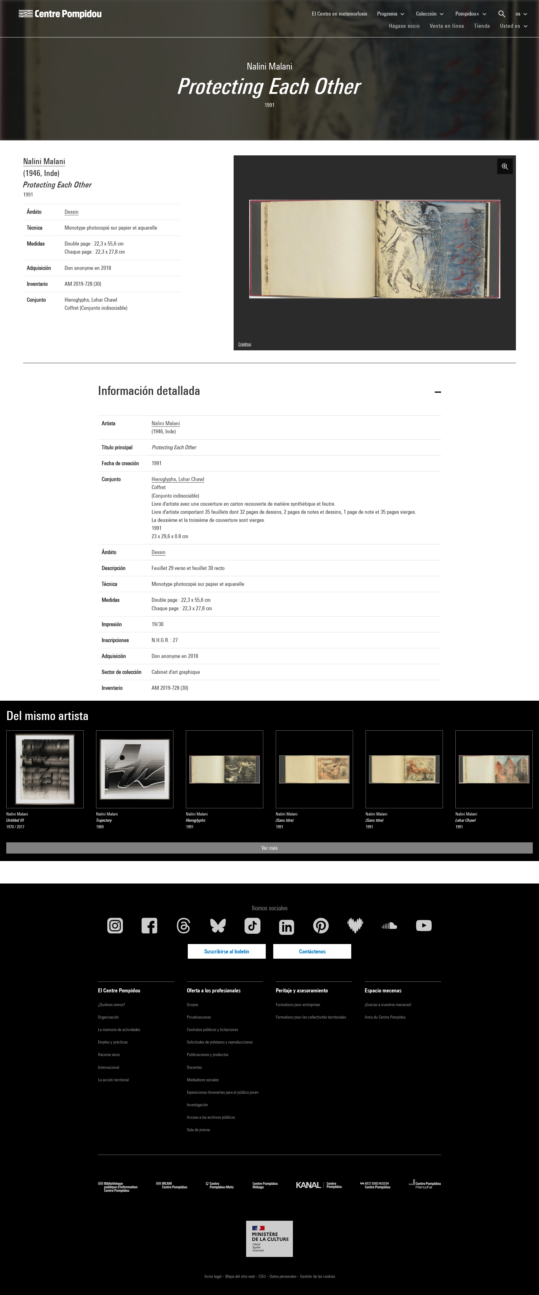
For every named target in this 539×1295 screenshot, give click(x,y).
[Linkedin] (287, 927)
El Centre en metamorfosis (342, 13)
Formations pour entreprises (298, 1004)
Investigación (197, 1104)
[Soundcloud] (389, 927)
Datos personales (283, 1276)
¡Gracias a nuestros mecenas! (388, 1004)
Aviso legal (213, 1276)
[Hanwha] (425, 1190)
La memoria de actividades (119, 1029)
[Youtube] (424, 927)
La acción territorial (113, 1079)
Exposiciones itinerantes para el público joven (223, 1092)
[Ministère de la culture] (269, 1239)
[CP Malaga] (270, 1190)
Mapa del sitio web (240, 1276)
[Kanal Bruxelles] (323, 1190)
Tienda (484, 25)
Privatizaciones (199, 1017)
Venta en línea (447, 25)
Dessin (72, 211)
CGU (263, 1276)
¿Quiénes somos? (111, 1004)
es (519, 13)
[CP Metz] (224, 1190)
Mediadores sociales (203, 1079)
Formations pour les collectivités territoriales (311, 1017)
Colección (427, 13)
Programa (388, 13)
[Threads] (184, 927)
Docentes (194, 1067)
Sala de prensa (198, 1129)
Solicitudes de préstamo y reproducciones (220, 1041)
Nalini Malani (44, 161)
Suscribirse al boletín (226, 951)
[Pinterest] (321, 927)
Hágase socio (407, 25)
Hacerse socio (109, 1054)
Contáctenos (312, 951)
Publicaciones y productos (207, 1054)
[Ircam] (176, 1190)
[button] (269, 391)
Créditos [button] (244, 344)
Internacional (108, 1067)
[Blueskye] (218, 927)
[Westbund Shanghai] (380, 1190)
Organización (108, 1017)
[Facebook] (149, 927)
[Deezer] (355, 927)
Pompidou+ (468, 13)
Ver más (269, 848)
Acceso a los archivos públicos (211, 1117)
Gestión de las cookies (317, 1276)
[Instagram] (115, 927)
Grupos (192, 1004)
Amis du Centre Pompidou (385, 1017)
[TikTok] (252, 927)
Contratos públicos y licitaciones (212, 1029)
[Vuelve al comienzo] (524, 1280)
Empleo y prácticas (113, 1041)
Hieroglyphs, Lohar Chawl (178, 479)
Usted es (511, 25)
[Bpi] (122, 1190)
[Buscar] (502, 14)
